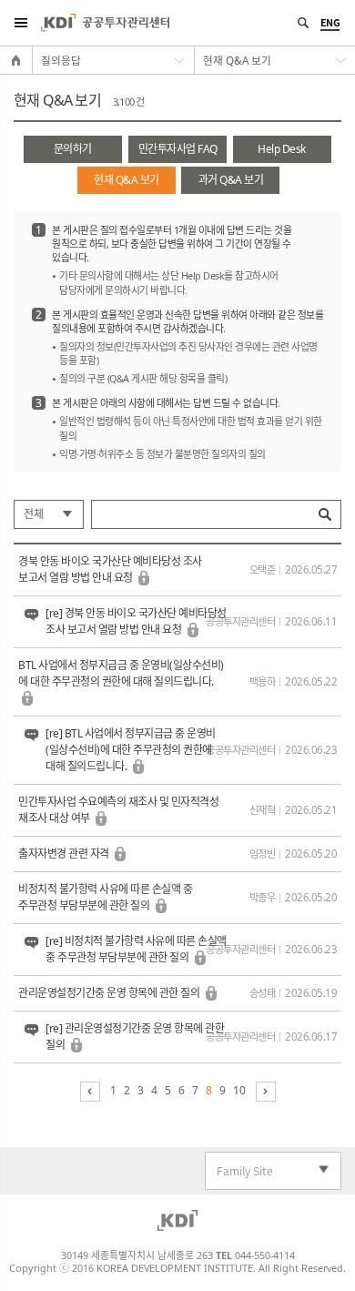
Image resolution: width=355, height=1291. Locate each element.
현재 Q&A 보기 (126, 180)
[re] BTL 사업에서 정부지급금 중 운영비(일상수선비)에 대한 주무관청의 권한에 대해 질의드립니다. (131, 750)
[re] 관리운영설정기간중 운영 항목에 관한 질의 (135, 1036)
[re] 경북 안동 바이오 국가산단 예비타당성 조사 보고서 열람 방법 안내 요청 (136, 621)
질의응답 (61, 60)
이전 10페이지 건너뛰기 (90, 1092)
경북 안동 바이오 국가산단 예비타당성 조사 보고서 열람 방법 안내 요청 (110, 569)
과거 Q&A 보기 (231, 180)
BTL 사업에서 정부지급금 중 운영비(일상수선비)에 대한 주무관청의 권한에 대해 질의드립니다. (121, 673)
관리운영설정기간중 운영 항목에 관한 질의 (110, 993)
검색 (324, 514)
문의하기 (73, 149)
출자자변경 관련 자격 (64, 853)
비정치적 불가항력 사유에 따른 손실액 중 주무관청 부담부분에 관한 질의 (105, 897)
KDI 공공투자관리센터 (105, 23)
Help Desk (282, 149)
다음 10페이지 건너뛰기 (266, 1092)
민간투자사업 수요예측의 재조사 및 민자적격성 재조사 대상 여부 (118, 810)
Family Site (239, 1171)
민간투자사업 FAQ (178, 149)
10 (239, 1090)
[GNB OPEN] (20, 23)
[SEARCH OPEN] (302, 23)
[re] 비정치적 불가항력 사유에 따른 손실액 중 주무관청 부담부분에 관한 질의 (136, 949)
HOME (16, 60)
